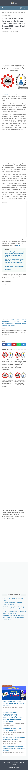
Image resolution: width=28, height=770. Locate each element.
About (3, 762)
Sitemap (14, 764)
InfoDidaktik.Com (6, 95)
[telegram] (23, 344)
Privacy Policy (15, 762)
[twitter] (9, 344)
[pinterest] (13, 344)
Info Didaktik (16, 767)
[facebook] (4, 344)
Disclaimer (22, 762)
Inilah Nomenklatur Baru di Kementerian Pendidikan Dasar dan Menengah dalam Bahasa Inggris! (13, 617)
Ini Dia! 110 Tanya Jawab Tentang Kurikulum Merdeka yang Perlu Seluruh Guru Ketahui (13, 703)
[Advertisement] (14, 48)
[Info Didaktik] (14, 3)
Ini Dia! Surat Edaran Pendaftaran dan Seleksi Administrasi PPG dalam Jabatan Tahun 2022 (14, 748)
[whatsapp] (19, 344)
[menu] (3, 8)
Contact (8, 762)
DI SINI (18, 245)
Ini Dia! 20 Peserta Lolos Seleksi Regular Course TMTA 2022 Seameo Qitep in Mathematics (14, 268)
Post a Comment (14, 31)
